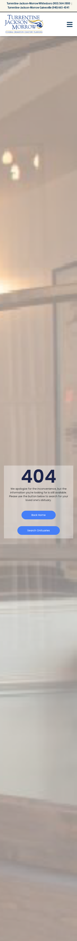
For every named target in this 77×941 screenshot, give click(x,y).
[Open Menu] (69, 24)
